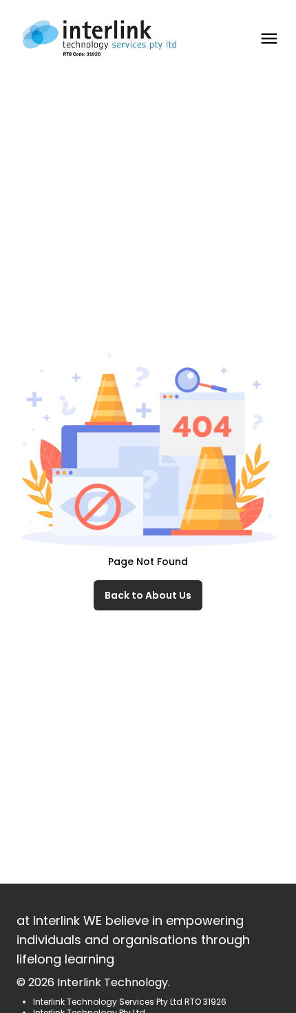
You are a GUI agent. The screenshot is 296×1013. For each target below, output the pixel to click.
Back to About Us (148, 595)
